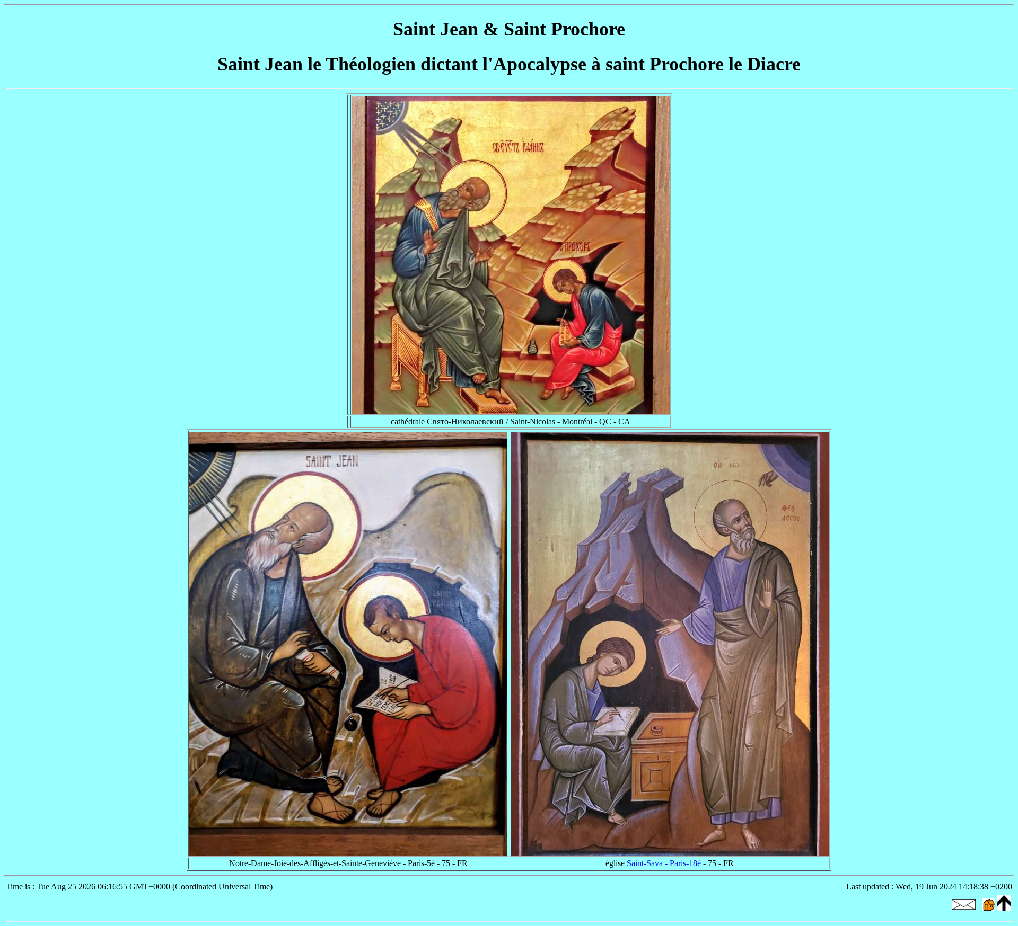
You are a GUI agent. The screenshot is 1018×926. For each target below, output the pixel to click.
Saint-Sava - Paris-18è (664, 863)
